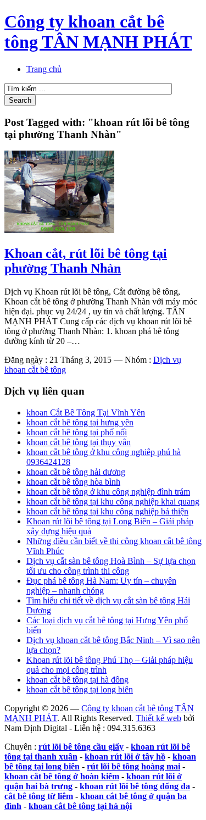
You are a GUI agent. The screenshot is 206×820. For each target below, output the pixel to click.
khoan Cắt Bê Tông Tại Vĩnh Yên (85, 412)
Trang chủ (44, 69)
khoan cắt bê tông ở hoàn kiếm (61, 776)
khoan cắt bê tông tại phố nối (76, 432)
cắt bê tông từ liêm (38, 796)
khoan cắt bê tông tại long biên (79, 689)
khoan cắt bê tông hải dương (75, 472)
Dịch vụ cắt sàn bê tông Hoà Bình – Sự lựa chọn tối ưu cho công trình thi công (111, 565)
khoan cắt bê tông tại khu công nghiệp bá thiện (107, 511)
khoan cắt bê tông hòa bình (73, 481)
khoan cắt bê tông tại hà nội (80, 806)
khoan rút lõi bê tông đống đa (135, 786)
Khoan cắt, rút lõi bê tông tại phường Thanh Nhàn (85, 260)
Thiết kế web (158, 718)
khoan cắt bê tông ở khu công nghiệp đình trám (108, 491)
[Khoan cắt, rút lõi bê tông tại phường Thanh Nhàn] (59, 230)
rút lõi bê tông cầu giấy (81, 746)
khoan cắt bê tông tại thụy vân (78, 442)
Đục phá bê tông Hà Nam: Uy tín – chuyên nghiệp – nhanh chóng (101, 585)
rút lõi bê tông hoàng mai (133, 766)
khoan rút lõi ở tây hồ (125, 756)
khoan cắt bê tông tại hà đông (77, 679)
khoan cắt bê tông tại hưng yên (79, 422)
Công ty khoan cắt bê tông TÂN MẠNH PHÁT (98, 32)
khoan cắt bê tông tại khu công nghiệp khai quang (112, 501)
